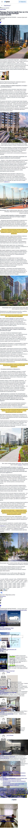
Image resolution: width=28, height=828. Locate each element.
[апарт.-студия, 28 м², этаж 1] (8, 809)
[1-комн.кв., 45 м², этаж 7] (8, 766)
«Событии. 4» (3, 525)
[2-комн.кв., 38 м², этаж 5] (8, 702)
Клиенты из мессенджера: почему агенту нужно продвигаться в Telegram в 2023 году (13, 784)
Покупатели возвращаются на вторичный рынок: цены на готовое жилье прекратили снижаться (15, 779)
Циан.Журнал (7, 5)
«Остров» (11, 318)
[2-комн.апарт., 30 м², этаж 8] (8, 723)
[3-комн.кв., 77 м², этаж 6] (8, 787)
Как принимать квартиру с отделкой (11, 771)
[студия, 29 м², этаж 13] (8, 616)
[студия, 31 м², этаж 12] (8, 680)
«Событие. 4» (7, 181)
